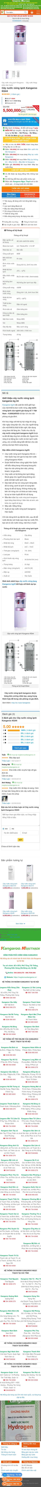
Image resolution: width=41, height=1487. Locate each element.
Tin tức (3, 1449)
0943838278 (29, 195)
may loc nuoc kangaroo (20, 702)
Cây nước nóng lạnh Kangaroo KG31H (28, 885)
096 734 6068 (14, 937)
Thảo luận (6, 760)
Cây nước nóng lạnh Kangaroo (13, 82)
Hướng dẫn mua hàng (11, 222)
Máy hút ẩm (13, 162)
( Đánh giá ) (15, 94)
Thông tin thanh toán (30, 222)
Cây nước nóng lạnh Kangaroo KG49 (10, 912)
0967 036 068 (12, 934)
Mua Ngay (11, 195)
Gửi (20, 840)
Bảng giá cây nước (28, 1454)
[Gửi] (25, 12)
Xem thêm (19, 923)
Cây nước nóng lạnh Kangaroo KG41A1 (10, 885)
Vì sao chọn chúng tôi (29, 1449)
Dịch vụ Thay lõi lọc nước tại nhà (20, 16)
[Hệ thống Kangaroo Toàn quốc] (2, 12)
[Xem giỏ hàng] (32, 12)
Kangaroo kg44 (8, 404)
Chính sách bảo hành (30, 225)
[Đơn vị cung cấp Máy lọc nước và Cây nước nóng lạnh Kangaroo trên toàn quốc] (20, 4)
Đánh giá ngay (20, 748)
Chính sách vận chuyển (9, 1470)
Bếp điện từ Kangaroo (27, 162)
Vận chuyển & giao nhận (12, 225)
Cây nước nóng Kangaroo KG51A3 (28, 912)
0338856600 (17, 21)
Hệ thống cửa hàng (8, 1452)
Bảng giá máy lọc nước (30, 1452)
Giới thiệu (4, 1447)
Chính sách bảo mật (29, 1470)
